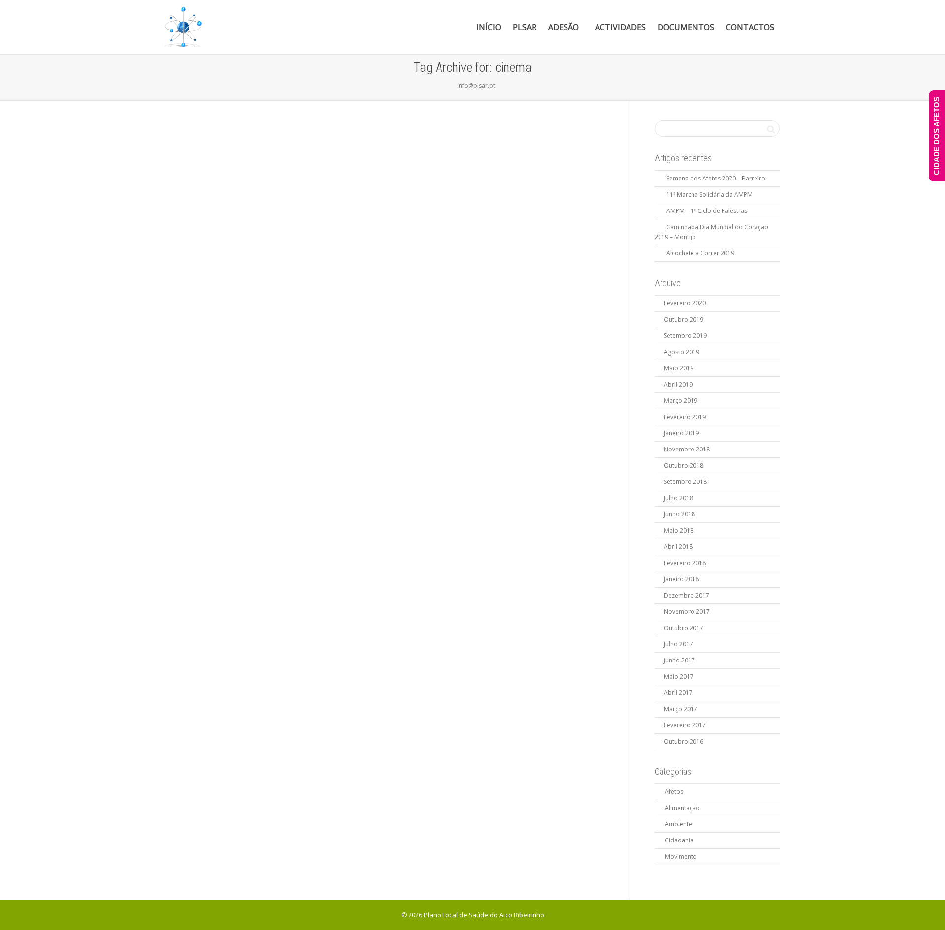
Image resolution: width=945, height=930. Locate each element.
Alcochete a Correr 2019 (700, 253)
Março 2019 (680, 400)
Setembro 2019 (685, 335)
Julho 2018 (678, 498)
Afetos (674, 791)
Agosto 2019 (681, 352)
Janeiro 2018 (681, 579)
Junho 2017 (679, 660)
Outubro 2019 (683, 319)
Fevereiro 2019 (685, 417)
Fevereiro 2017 (685, 725)
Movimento (681, 856)
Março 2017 (680, 709)
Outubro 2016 (683, 741)
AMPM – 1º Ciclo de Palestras (706, 211)
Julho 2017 (678, 644)
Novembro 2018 (687, 449)
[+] (233, 249)
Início (488, 27)
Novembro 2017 (687, 611)
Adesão (564, 27)
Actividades (620, 27)
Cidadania (679, 840)
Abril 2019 (678, 384)
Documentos (686, 27)
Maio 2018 (678, 530)
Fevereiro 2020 (685, 303)
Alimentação (682, 808)
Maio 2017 (678, 676)
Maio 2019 (678, 368)
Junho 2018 (679, 514)
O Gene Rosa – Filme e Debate (233, 309)
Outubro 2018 (683, 465)
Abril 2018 (678, 546)
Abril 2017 (678, 693)
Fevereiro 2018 (685, 563)
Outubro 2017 (683, 628)
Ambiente (678, 824)
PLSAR (524, 27)
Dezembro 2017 (686, 595)
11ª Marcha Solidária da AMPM (709, 194)
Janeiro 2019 (681, 433)
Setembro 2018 (685, 482)
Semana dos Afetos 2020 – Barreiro (715, 178)
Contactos (750, 27)
